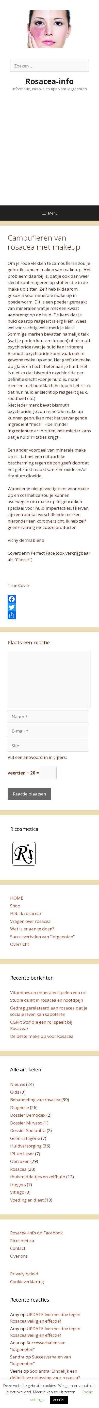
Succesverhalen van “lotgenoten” (42, 937)
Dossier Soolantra (28, 1130)
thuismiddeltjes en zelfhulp (37, 1177)
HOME (16, 898)
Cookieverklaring (27, 1281)
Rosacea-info (49, 81)
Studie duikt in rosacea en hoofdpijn (46, 1000)
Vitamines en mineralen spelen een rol (48, 992)
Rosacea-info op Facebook (36, 1233)
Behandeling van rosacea (35, 1099)
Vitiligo (17, 1192)
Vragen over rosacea (30, 921)
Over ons (19, 1256)
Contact (17, 1248)
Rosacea (18, 1169)
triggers (18, 1184)
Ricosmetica (22, 1240)
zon (56, 463)
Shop (15, 906)
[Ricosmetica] (24, 866)
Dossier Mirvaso (26, 1123)
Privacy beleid (24, 1274)
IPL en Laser (22, 1154)
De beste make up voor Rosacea (42, 1036)
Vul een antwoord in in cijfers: (37, 757)
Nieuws (17, 1084)
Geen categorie (25, 1138)
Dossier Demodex (27, 1115)
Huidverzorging (26, 1146)
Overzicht (19, 944)
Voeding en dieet (27, 1200)
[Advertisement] (49, 153)
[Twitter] (49, 607)
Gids (14, 1092)
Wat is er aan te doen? (32, 929)
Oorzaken (19, 1161)
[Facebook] (49, 599)
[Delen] (49, 615)
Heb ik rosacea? (26, 913)
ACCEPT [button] (59, 1399)
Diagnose (19, 1107)
